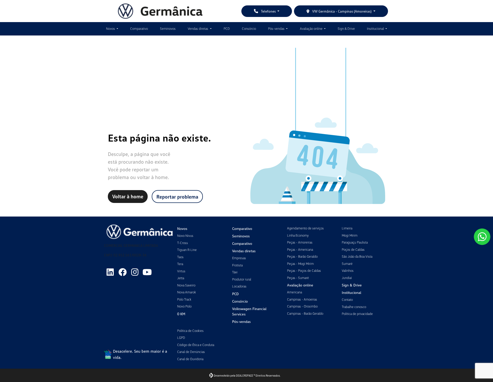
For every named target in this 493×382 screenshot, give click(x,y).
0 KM (181, 314)
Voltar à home (127, 196)
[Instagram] (135, 272)
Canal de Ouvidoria (190, 359)
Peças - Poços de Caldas (304, 270)
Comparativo (139, 28)
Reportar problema (177, 196)
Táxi (235, 272)
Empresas (239, 258)
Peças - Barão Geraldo (302, 256)
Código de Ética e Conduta (195, 345)
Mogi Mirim (349, 235)
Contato (347, 299)
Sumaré (347, 264)
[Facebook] (122, 272)
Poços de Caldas (353, 249)
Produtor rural (241, 279)
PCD (227, 28)
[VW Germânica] (160, 11)
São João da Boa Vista (357, 256)
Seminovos (168, 28)
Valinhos (348, 270)
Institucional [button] (376, 28)
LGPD (181, 338)
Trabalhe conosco (354, 307)
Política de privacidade (357, 314)
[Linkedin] (110, 272)
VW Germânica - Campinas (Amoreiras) (341, 11)
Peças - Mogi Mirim (300, 264)
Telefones (268, 11)
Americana (294, 292)
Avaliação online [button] (311, 28)
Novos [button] (111, 28)
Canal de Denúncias (191, 352)
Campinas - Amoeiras (302, 299)
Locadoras (239, 286)
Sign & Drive (346, 28)
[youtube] (147, 272)
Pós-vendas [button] (276, 28)
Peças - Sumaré (298, 278)
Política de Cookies (190, 331)
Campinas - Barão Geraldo (305, 313)
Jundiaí (347, 278)
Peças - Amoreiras (299, 242)
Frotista (237, 265)
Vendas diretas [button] (198, 28)
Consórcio (249, 28)
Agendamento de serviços (305, 228)
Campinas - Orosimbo (302, 306)
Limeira (347, 228)
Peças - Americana (300, 249)
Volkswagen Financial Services (249, 311)
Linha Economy (298, 235)
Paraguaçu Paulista (355, 242)
